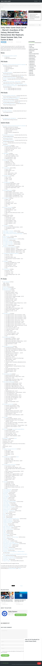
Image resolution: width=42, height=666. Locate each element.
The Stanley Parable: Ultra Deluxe (9, 501)
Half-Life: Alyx (6, 495)
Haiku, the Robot (6, 236)
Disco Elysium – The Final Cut (8, 510)
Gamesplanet (18, 429)
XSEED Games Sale (6, 289)
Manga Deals (31, 50)
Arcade (30, 46)
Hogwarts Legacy (6, 560)
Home (2, 3)
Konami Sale (5, 417)
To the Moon (5, 525)
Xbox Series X (32, 75)
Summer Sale (5, 287)
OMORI (4, 533)
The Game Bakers (6, 167)
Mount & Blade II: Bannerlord (8, 548)
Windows (31, 70)
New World (5, 550)
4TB (6, 89)
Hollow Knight (6, 502)
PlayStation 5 (32, 64)
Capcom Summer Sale (7, 373)
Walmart (18, 97)
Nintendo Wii (32, 58)
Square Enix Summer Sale (8, 346)
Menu (37, 1)
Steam (23, 429)
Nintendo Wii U (32, 59)
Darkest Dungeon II (6, 505)
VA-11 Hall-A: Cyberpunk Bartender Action (11, 518)
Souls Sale (5, 481)
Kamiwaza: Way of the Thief (8, 100)
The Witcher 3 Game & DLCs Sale (9, 246)
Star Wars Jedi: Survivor (7, 72)
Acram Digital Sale (6, 182)
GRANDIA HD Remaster (7, 519)
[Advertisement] (9, 577)
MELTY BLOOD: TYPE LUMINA (9, 542)
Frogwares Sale (6, 225)
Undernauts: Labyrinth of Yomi (9, 103)
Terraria (4, 530)
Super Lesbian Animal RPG (8, 526)
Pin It (21, 585)
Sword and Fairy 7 (6, 541)
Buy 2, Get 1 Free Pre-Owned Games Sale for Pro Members (14, 64)
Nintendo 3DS (32, 55)
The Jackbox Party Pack (7, 241)
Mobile (30, 52)
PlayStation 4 (32, 62)
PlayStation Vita (32, 65)
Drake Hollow (5, 559)
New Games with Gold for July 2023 (10, 55)
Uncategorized (32, 68)
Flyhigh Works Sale (6, 175)
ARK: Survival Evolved (7, 546)
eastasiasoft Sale (6, 269)
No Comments (4, 43)
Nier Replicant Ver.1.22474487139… (10, 118)
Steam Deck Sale (6, 281)
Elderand (5, 237)
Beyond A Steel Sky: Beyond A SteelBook (11, 98)
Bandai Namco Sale (7, 337)
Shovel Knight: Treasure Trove (9, 506)
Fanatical (14, 429)
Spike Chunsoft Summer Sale (8, 381)
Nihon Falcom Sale (6, 313)
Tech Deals (31, 67)
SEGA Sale (5, 429)
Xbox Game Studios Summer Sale (9, 464)
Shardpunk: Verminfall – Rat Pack (9, 558)
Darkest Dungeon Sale (7, 190)
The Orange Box (6, 496)
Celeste (4, 535)
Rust (4, 513)
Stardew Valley (6, 500)
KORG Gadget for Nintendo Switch (9, 232)
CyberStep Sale (6, 153)
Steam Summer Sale (7, 288)
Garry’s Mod (5, 497)
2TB (6, 88)
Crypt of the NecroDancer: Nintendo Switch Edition (13, 233)
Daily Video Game (6, 1)
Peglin (4, 531)
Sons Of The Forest (7, 508)
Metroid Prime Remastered (8, 135)
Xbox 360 (31, 71)
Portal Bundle (5, 492)
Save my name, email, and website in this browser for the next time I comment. (13, 652)
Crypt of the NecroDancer (8, 529)
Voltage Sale (5, 261)
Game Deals (5, 3)
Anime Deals (31, 44)
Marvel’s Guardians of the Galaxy (9, 77)
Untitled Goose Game (7, 522)
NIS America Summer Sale (8, 404)
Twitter (19, 568)
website (10, 568)
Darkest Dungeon (6, 504)
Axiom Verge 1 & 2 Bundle (8, 231)
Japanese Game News (33, 49)
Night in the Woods (6, 527)
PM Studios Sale (6, 198)
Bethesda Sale (6, 438)
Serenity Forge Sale (6, 145)
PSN (22, 76)
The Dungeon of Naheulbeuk (8, 556)
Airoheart (5, 79)
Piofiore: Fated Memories (8, 137)
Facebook (14, 568)
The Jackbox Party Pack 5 (8, 244)
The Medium (5, 547)
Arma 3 (4, 538)
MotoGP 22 (5, 245)
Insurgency (5, 539)
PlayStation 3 (32, 61)
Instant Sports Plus (6, 75)
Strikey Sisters (6, 240)
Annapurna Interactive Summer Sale (10, 448)
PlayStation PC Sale (7, 456)
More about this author (20, 614)
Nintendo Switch (32, 56)
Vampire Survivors (6, 509)
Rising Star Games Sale (7, 207)
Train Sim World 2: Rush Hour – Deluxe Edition (12, 81)
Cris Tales (5, 142)
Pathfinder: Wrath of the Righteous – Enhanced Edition (13, 551)
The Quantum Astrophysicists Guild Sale (10, 253)
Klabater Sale (5, 160)
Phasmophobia (6, 534)
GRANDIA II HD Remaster (8, 521)
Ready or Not (5, 514)
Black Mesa (5, 493)
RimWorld (5, 498)
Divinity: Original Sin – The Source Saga (10, 537)
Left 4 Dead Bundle (6, 491)
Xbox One (31, 73)
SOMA (4, 517)
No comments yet (5, 623)
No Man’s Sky (5, 512)
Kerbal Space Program (7, 544)
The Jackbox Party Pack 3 (8, 242)
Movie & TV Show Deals (34, 53)
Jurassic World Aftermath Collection (10, 238)
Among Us (5, 523)
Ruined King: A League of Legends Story (10, 543)
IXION (4, 516)
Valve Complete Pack (7, 489)
